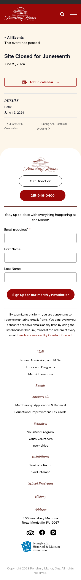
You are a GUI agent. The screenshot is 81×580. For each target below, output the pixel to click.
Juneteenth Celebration (13, 126)
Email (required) (17, 229)
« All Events (14, 37)
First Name (12, 249)
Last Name (12, 268)
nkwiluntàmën (40, 472)
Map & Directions (40, 374)
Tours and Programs (40, 367)
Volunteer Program (40, 432)
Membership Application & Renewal (40, 405)
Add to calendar (41, 82)
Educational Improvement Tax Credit (40, 412)
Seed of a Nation (40, 465)
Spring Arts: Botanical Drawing (52, 126)
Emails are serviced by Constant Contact (45, 335)
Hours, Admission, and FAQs (41, 360)
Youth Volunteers (41, 439)
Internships (40, 445)
